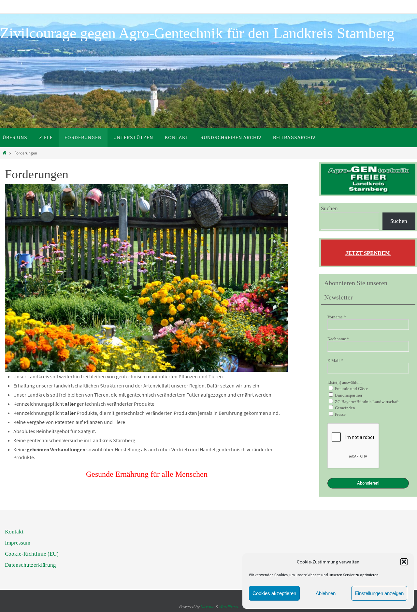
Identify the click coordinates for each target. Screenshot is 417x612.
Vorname (336, 316)
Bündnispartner (348, 395)
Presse (340, 414)
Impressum (17, 543)
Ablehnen (326, 593)
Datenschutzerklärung (30, 565)
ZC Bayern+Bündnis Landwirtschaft (366, 401)
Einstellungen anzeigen (379, 593)
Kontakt (14, 532)
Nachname (338, 338)
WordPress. (228, 606)
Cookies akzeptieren (274, 593)
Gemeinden (344, 407)
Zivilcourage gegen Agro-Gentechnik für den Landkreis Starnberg (197, 33)
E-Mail (335, 360)
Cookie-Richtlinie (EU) (32, 554)
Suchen (329, 208)
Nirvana (207, 606)
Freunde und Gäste (351, 388)
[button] (404, 562)
